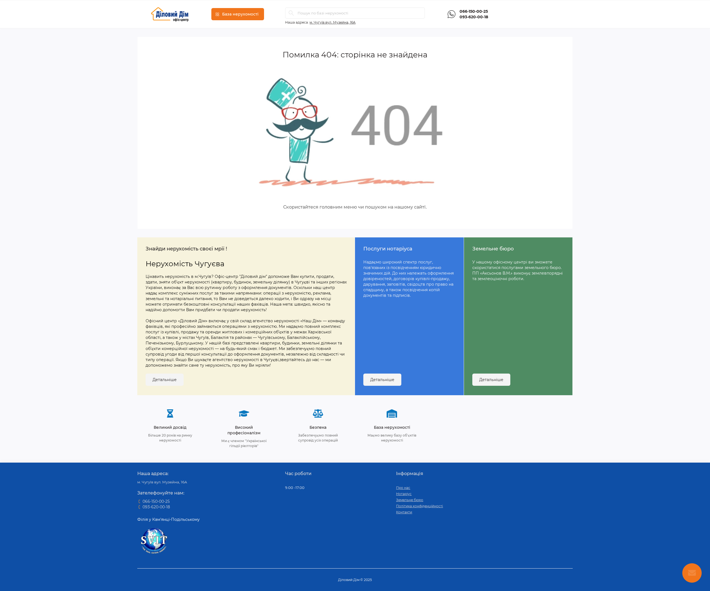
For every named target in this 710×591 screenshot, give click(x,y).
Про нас (403, 488)
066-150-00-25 (474, 11)
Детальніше (165, 379)
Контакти (404, 512)
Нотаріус (404, 494)
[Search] (291, 13)
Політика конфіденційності (419, 506)
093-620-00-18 (474, 16)
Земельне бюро (409, 500)
